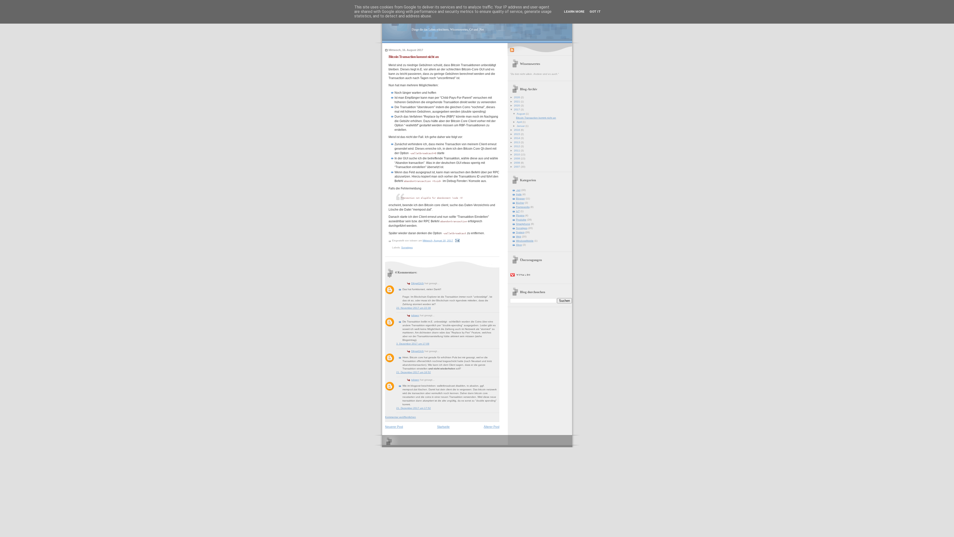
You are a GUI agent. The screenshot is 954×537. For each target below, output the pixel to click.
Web (518, 236)
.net (518, 190)
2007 (517, 166)
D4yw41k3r (417, 283)
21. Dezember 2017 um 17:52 (413, 408)
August (521, 113)
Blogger (520, 198)
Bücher (520, 202)
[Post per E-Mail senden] (457, 240)
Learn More (574, 11)
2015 (517, 134)
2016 (517, 130)
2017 (517, 109)
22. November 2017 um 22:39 (413, 308)
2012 (517, 146)
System (520, 232)
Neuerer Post (394, 426)
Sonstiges (407, 247)
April (519, 122)
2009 (517, 158)
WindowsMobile (525, 240)
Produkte (521, 219)
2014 (517, 138)
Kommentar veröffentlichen (400, 417)
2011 (517, 150)
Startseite (443, 426)
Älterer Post (491, 426)
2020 (517, 105)
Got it (595, 11)
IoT (518, 211)
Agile (519, 194)
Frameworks (523, 207)
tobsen (415, 315)
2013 (517, 142)
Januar (521, 126)
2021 (517, 101)
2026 (517, 97)
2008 (517, 162)
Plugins (520, 215)
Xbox (519, 244)
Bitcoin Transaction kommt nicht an (413, 56)
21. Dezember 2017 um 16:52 (413, 372)
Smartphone (523, 224)
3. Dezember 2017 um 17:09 (412, 343)
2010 (517, 154)
